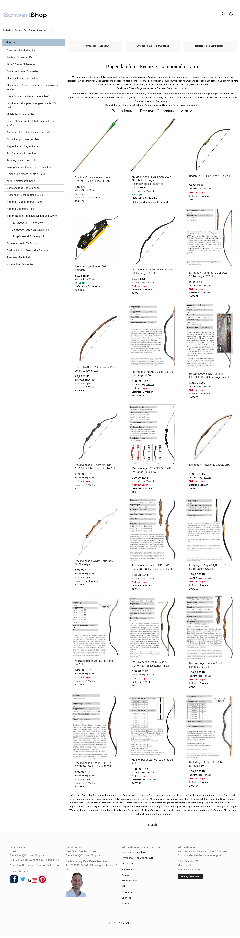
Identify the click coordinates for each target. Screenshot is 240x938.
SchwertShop (125, 923)
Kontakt (125, 875)
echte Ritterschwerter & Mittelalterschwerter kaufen (32, 123)
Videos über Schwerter (20, 264)
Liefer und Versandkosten (135, 852)
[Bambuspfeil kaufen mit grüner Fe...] (95, 172)
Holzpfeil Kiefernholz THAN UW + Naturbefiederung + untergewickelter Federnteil (151, 180)
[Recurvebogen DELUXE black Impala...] (152, 560)
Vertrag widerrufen (190, 876)
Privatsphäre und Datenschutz (137, 857)
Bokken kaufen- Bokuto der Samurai (27, 250)
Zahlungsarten (129, 892)
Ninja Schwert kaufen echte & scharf (28, 96)
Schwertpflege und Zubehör (23, 188)
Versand (93, 190)
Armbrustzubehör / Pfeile (21, 208)
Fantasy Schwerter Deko (21, 57)
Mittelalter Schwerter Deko (22, 114)
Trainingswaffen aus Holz (21, 160)
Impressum (127, 869)
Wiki (124, 886)
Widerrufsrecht (129, 880)
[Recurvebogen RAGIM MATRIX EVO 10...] (95, 459)
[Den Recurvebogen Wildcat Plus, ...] (95, 556)
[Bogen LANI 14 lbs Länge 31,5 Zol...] (209, 171)
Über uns (126, 897)
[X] (23, 882)
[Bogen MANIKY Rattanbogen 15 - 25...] (95, 362)
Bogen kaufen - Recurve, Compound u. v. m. (32, 215)
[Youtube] (32, 882)
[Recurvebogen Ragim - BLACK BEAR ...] (95, 758)
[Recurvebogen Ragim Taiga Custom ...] (152, 657)
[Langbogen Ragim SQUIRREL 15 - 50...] (209, 560)
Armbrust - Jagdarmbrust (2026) (25, 201)
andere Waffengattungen (21, 181)
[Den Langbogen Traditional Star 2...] (209, 459)
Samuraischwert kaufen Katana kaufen (29, 132)
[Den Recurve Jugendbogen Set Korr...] (95, 261)
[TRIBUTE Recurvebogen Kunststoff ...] (152, 264)
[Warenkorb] (231, 15)
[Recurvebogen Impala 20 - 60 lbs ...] (209, 658)
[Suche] (223, 15)
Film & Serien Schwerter (21, 64)
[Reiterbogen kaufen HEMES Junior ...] (152, 366)
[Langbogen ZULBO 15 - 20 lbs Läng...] (209, 267)
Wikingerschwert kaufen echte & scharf (29, 167)
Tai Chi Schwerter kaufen (21, 153)
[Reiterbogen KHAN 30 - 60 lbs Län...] (209, 757)
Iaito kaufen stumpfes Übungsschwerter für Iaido (31, 105)
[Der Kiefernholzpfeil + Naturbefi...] (152, 171)
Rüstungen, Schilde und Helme (25, 195)
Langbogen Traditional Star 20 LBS (209, 464)
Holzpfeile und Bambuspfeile (28, 236)
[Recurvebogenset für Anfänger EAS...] (209, 368)
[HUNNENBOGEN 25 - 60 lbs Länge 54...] (152, 754)
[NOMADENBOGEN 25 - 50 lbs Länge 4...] (95, 655)
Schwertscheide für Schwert (23, 243)
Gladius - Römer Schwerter (22, 71)
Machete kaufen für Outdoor (23, 78)
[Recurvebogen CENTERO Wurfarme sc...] (152, 463)
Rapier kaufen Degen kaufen (23, 146)
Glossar (126, 903)
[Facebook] (14, 882)
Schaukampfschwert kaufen (23, 139)
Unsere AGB (128, 863)
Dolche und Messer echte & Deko (26, 174)
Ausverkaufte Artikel (18, 257)
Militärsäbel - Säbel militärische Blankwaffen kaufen (32, 87)
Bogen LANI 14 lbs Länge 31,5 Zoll (209, 176)
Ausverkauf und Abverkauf (22, 50)
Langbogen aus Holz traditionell (30, 229)
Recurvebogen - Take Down (28, 222)
